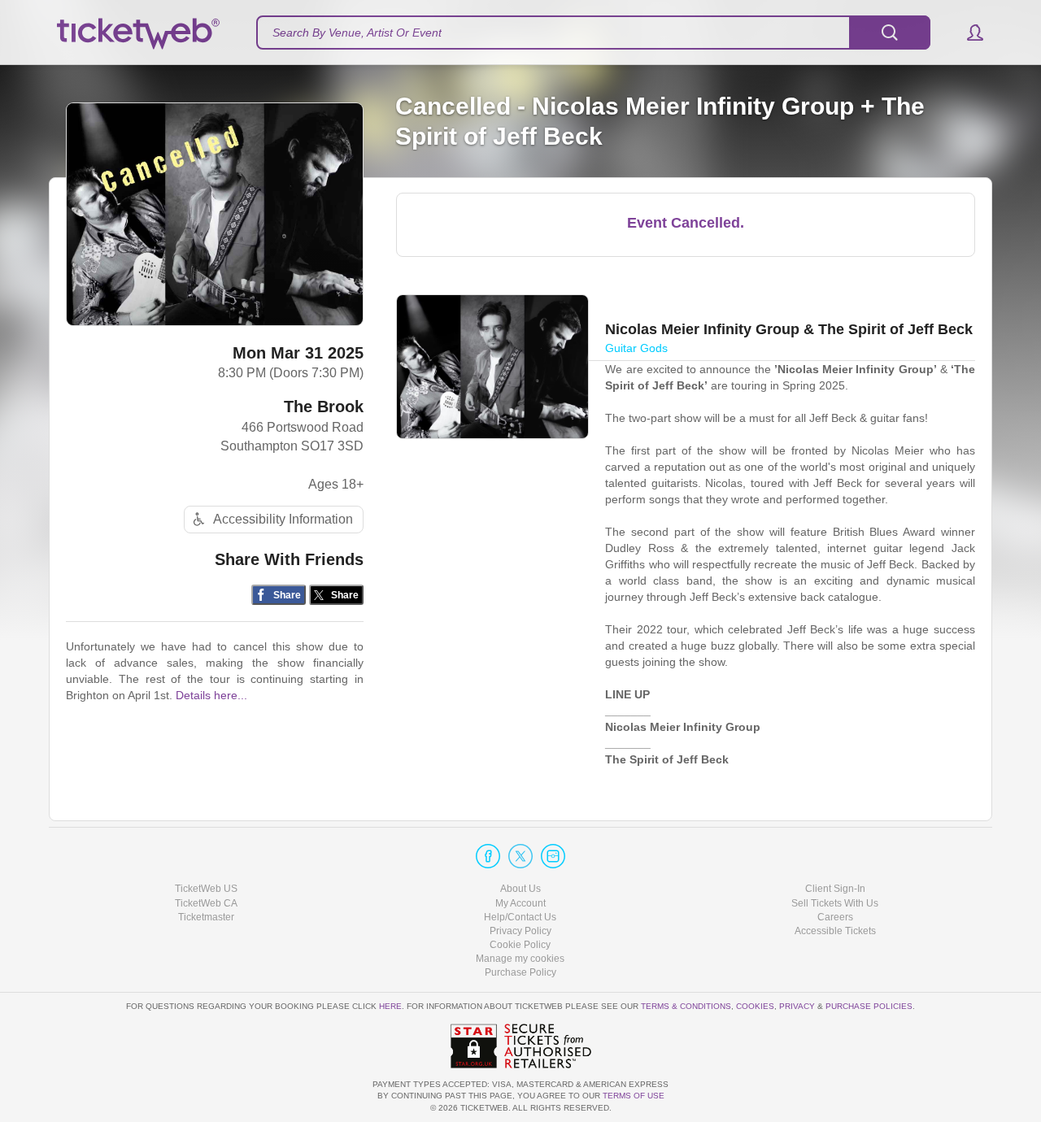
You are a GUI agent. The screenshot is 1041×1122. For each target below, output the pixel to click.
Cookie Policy (520, 944)
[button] (967, 32)
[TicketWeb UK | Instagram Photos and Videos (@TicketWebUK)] (553, 856)
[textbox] (593, 32)
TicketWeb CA (206, 903)
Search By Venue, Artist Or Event (357, 32)
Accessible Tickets (835, 931)
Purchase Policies (869, 1006)
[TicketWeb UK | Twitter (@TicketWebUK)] (520, 856)
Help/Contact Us (520, 917)
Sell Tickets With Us (834, 903)
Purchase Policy (520, 972)
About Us (520, 888)
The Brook (324, 406)
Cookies (755, 1006)
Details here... (211, 695)
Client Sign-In (835, 888)
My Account (520, 903)
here (390, 1006)
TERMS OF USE (633, 1095)
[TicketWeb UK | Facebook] (488, 856)
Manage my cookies (520, 958)
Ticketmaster (206, 917)
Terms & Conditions (686, 1006)
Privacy (797, 1006)
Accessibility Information (283, 519)
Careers (835, 917)
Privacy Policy (520, 931)
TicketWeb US (206, 888)
